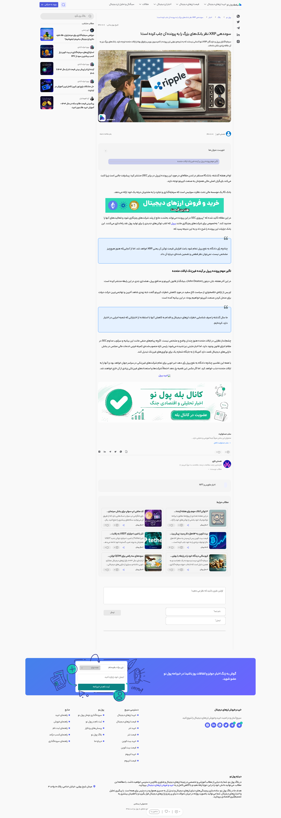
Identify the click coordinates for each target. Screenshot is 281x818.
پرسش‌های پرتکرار (93, 728)
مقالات (145, 5)
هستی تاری (217, 461)
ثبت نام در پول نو (94, 722)
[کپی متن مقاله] (126, 452)
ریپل (173, 224)
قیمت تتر (132, 735)
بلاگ (219, 17)
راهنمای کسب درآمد (58, 735)
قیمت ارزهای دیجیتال (189, 5)
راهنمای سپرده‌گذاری (58, 741)
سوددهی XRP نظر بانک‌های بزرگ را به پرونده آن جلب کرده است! (180, 17)
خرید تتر (132, 728)
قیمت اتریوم (130, 761)
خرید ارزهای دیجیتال (216, 5)
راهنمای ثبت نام (60, 728)
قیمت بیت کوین (128, 748)
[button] (166, 419)
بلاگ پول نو (96, 735)
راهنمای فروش (61, 722)
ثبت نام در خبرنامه (101, 687)
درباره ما (98, 741)
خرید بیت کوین (129, 741)
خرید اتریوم (130, 754)
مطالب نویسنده (215, 469)
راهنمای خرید (61, 715)
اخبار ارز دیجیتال (163, 5)
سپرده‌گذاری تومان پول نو (90, 715)
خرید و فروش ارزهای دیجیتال (160, 785)
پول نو (228, 17)
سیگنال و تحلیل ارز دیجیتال (121, 5)
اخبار (210, 17)
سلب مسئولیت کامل (222, 443)
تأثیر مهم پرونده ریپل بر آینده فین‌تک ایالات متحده (197, 161)
